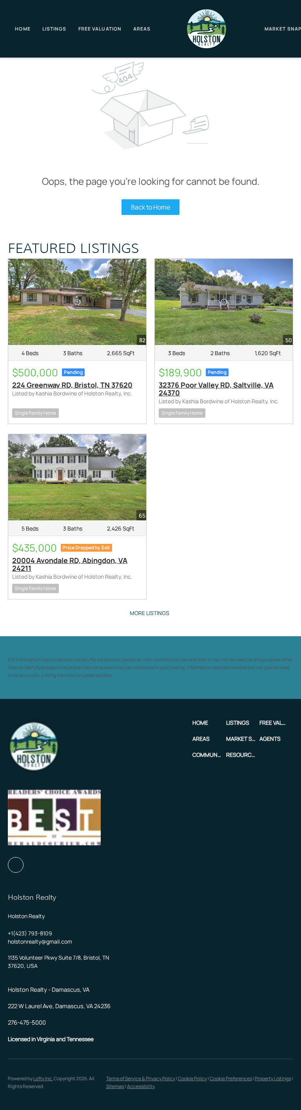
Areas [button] (142, 28)
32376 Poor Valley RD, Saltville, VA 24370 (216, 388)
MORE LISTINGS (149, 613)
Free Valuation (99, 28)
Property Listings (273, 1078)
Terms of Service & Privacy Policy (140, 1078)
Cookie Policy (192, 1078)
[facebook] (16, 865)
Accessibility (141, 1086)
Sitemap (115, 1086)
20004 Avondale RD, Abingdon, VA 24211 (69, 564)
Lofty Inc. (43, 1078)
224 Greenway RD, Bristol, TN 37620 (72, 385)
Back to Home (150, 207)
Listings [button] (54, 28)
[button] (209, 722)
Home (22, 28)
